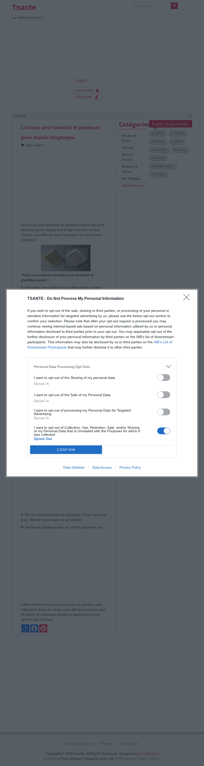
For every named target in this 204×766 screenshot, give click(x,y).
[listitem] (102, 366)
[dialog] (102, 383)
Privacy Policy (130, 467)
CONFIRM (66, 450)
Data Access (102, 467)
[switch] (163, 377)
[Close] (188, 299)
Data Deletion (74, 467)
